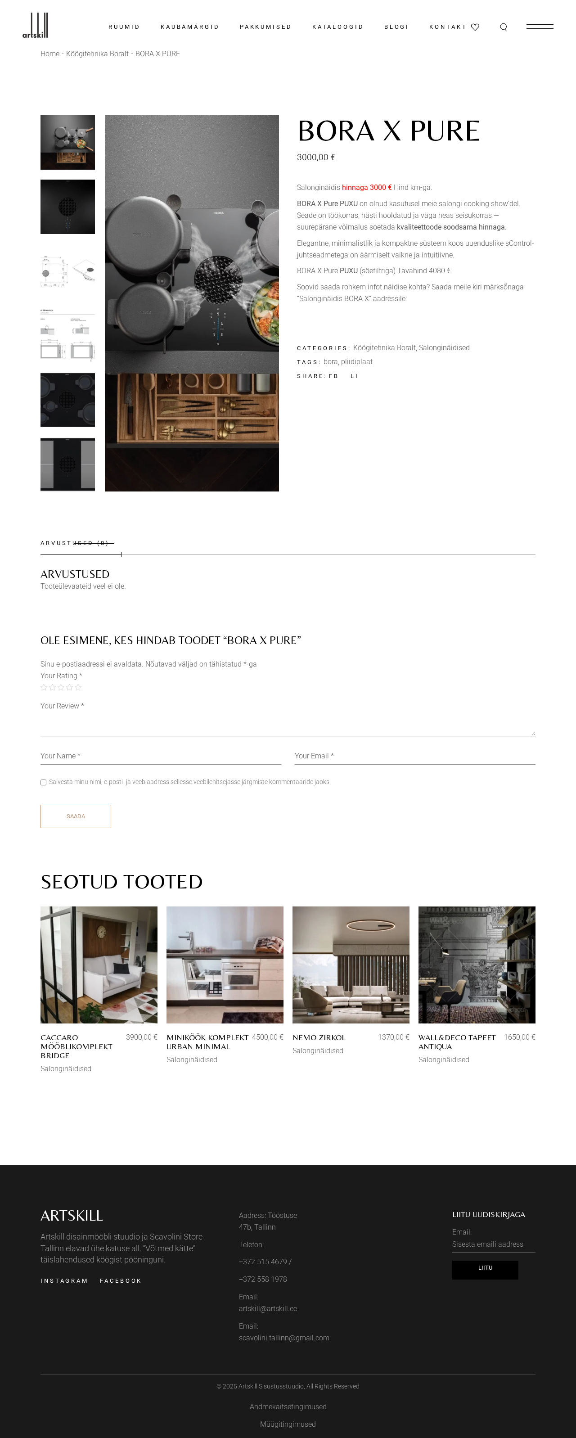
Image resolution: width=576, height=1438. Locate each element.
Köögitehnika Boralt (384, 347)
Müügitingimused (288, 1424)
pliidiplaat (357, 361)
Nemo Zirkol (319, 1037)
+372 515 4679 (263, 1262)
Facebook (121, 1280)
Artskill (71, 1215)
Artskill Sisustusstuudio (271, 1386)
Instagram (64, 1280)
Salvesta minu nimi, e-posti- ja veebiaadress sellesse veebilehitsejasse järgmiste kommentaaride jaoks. (190, 781)
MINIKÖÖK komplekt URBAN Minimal (207, 1041)
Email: (462, 1232)
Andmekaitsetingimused (288, 1406)
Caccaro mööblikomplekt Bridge (76, 1046)
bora (331, 361)
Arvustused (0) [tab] (75, 543)
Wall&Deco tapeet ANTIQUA (457, 1041)
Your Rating (61, 676)
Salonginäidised (444, 347)
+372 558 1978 (263, 1279)
